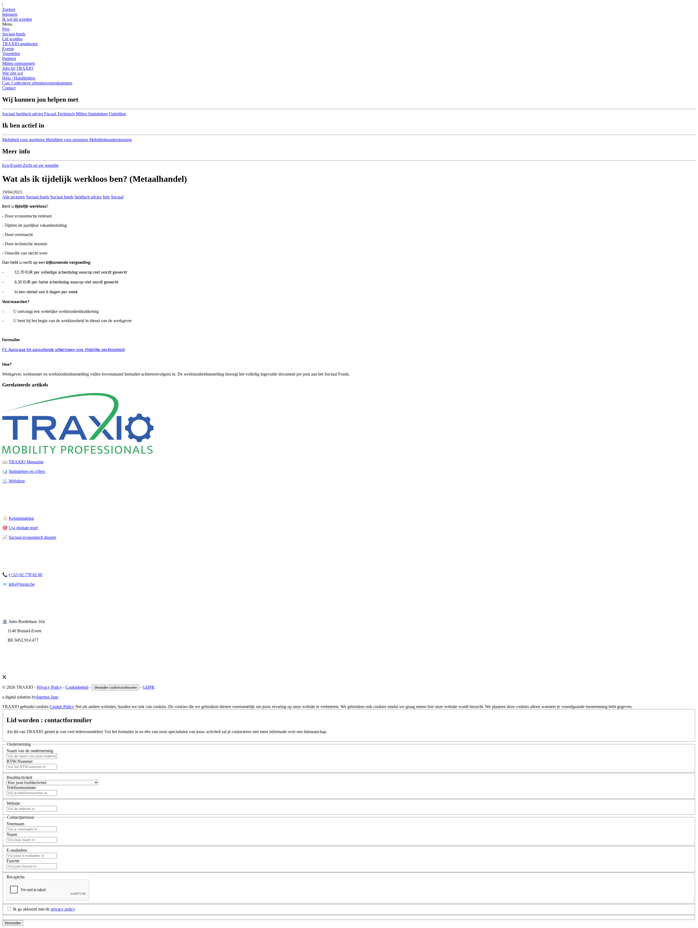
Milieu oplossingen (18, 63)
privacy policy (63, 909)
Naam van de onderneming (30, 750)
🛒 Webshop (13, 481)
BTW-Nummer (20, 761)
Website (13, 803)
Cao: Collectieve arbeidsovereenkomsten (37, 83)
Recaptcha (16, 877)
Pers (6, 29)
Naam (12, 834)
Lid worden (12, 39)
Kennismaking (21, 518)
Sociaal (117, 197)
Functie (13, 861)
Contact (9, 88)
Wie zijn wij (12, 73)
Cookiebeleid (76, 687)
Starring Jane (47, 697)
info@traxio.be (22, 584)
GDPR (149, 687)
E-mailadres (17, 850)
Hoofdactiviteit (19, 777)
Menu (7, 24)
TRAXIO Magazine (26, 462)
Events (8, 48)
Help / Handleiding (18, 78)
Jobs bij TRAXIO (17, 68)
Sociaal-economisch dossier (32, 537)
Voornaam (15, 823)
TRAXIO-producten (20, 43)
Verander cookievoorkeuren (115, 687)
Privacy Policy (49, 687)
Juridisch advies (88, 197)
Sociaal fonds (13, 34)
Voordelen (11, 53)
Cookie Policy (62, 706)
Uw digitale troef (23, 527)
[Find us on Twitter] (4, 677)
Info (106, 197)
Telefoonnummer (21, 787)
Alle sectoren (13, 197)
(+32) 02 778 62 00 (25, 574)
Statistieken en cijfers (27, 471)
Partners (9, 58)
